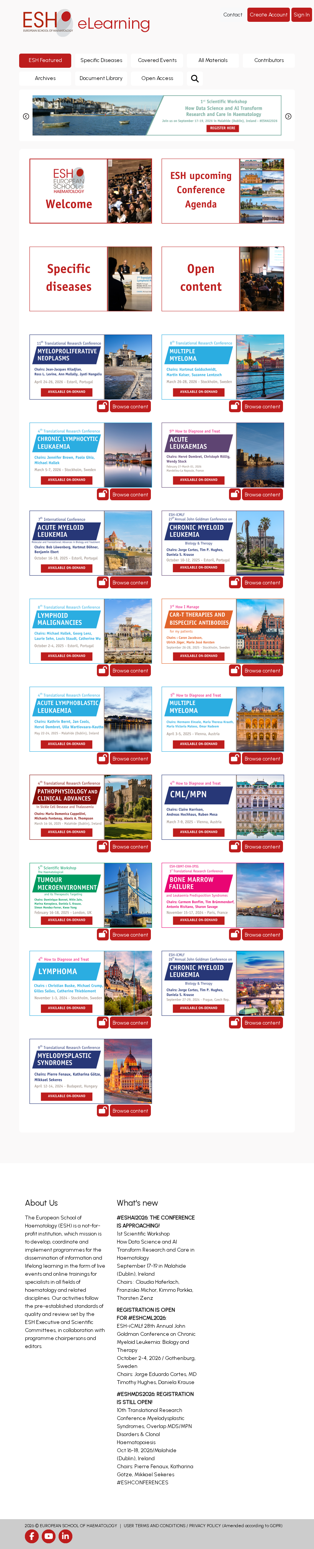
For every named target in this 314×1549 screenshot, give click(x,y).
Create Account (269, 14)
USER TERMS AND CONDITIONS (154, 1525)
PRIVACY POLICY (205, 1525)
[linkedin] (65, 1536)
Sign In (302, 14)
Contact (232, 14)
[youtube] (49, 1536)
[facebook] (32, 1536)
